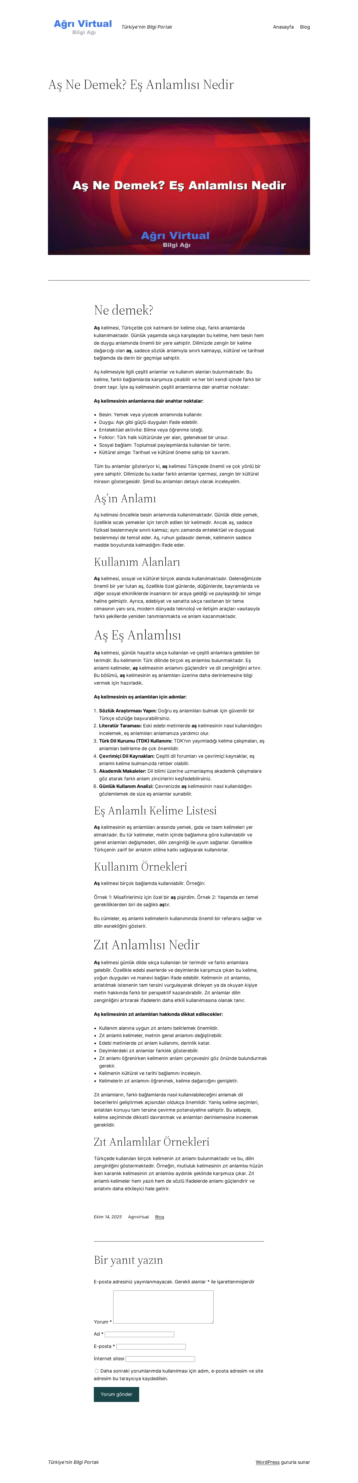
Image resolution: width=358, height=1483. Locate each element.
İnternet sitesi (109, 1358)
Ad (99, 1334)
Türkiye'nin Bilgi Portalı (146, 27)
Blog (159, 1216)
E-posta (104, 1346)
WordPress (268, 1462)
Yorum (103, 1322)
